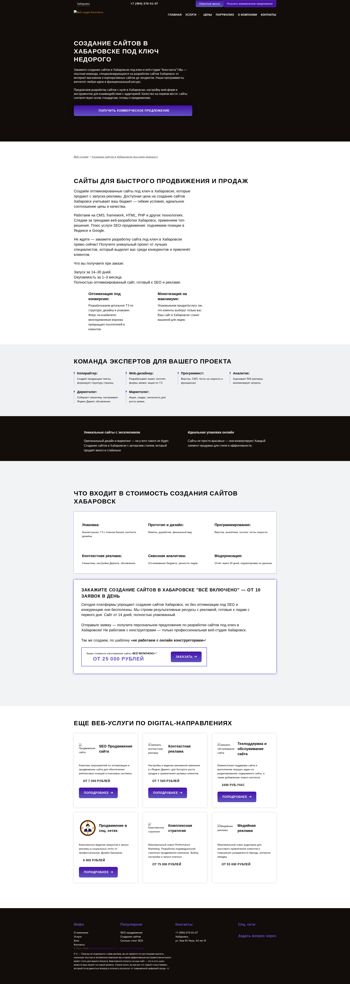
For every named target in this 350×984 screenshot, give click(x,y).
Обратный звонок (209, 3)
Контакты (79, 944)
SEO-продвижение (131, 932)
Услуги (78, 936)
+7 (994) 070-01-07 (144, 3)
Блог (76, 940)
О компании (81, 932)
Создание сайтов (130, 936)
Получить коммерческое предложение (250, 3)
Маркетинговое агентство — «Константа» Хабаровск (117, 948)
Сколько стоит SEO (131, 940)
